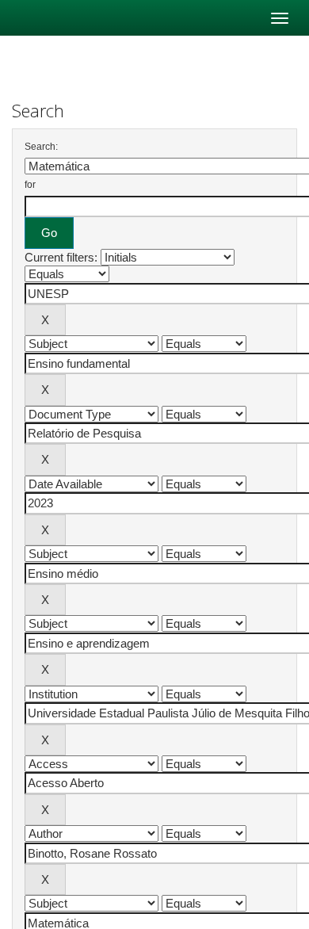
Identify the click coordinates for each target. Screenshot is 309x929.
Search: (41, 146)
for (30, 184)
